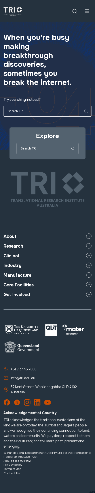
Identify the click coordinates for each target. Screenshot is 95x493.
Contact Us (12, 473)
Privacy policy (13, 465)
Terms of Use (12, 469)
